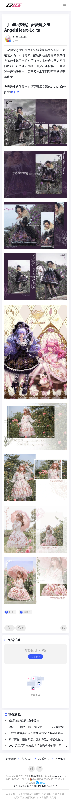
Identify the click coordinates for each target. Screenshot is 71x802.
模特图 (15, 92)
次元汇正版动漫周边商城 (26, 797)
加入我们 (27, 758)
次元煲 (52, 797)
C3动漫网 (35, 776)
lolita (11, 612)
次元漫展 (43, 797)
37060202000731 (23, 786)
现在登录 (35, 656)
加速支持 (31, 782)
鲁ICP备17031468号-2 (17, 779)
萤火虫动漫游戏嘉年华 (29, 794)
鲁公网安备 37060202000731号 (48, 779)
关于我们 (60, 758)
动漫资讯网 (58, 794)
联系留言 (43, 758)
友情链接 (10, 758)
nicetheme (59, 776)
